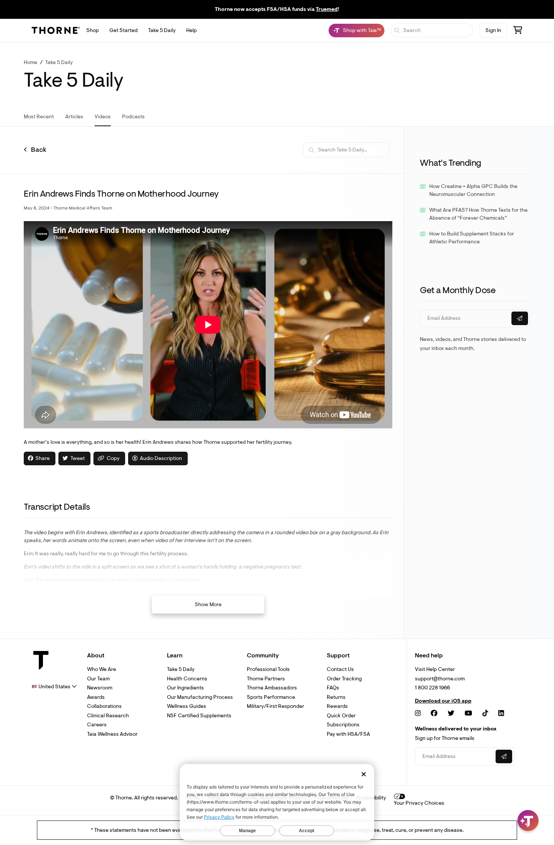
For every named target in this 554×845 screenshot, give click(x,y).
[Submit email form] (519, 318)
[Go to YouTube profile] (468, 713)
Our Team (98, 678)
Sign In (493, 30)
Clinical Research (108, 715)
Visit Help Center (435, 669)
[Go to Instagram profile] (418, 713)
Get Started (123, 30)
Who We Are (101, 669)
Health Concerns (187, 678)
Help (191, 30)
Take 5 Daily (162, 30)
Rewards (337, 706)
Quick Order (341, 715)
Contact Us (340, 669)
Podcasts (133, 116)
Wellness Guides (186, 706)
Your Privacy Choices (419, 803)
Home (30, 62)
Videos (103, 116)
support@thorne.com (440, 678)
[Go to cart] (517, 31)
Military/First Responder (275, 706)
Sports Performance (271, 697)
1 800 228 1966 (432, 688)
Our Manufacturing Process (200, 697)
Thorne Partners (266, 678)
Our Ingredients (185, 688)
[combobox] (54, 687)
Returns (336, 697)
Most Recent (39, 116)
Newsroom (99, 688)
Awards (96, 697)
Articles (74, 116)
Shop (92, 30)
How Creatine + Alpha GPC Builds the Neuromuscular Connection (473, 190)
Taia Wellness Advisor (112, 734)
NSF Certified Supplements (199, 715)
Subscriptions (343, 724)
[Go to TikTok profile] (485, 713)
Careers (97, 724)
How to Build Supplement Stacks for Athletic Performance (471, 238)
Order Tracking (344, 678)
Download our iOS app (443, 701)
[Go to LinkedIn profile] (501, 713)
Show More (208, 604)
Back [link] (38, 150)
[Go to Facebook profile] (434, 713)
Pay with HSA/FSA (348, 734)
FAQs (333, 688)
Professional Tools (268, 669)
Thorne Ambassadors (272, 688)
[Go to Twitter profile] (451, 713)
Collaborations (104, 706)
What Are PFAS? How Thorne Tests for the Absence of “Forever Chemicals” (478, 214)
